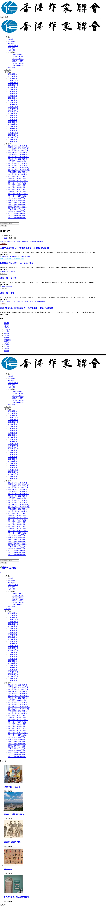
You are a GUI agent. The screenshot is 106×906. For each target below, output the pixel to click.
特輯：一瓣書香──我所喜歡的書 (12, 259)
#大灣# (6, 351)
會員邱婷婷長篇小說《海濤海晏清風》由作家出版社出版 (24, 248)
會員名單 (11, 50)
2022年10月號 (13, 80)
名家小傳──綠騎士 (12, 787)
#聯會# (6, 338)
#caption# (7, 329)
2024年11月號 (13, 109)
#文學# (6, 323)
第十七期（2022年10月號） (18, 183)
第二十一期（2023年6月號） (18, 174)
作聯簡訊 (3, 244)
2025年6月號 (12, 124)
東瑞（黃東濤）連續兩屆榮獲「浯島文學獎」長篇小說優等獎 (26, 308)
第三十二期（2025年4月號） (18, 157)
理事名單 (11, 48)
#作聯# (6, 348)
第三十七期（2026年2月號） (18, 146)
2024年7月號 (12, 102)
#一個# (6, 331)
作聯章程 (11, 41)
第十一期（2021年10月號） (18, 196)
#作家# (6, 344)
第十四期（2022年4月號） (17, 189)
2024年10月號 (13, 107)
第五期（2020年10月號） (17, 209)
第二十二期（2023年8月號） (18, 172)
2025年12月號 (13, 137)
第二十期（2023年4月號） (17, 176)
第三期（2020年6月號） (17, 213)
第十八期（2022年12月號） (18, 181)
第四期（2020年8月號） (17, 211)
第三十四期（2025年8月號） (18, 152)
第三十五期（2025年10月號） (19, 150)
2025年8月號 (12, 128)
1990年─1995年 (17, 57)
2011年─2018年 (17, 65)
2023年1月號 (12, 87)
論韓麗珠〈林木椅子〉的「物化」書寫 (16, 263)
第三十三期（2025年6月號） (18, 154)
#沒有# (6, 346)
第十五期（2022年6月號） (17, 187)
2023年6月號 (12, 98)
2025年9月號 (12, 131)
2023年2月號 (12, 89)
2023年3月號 (12, 91)
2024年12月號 (13, 111)
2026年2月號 (12, 141)
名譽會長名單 (13, 46)
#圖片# (6, 333)
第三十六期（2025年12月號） (19, 148)
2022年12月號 (13, 85)
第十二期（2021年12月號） (18, 194)
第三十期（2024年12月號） (18, 161)
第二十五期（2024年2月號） (18, 165)
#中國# (6, 335)
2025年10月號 (13, 133)
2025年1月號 (12, 113)
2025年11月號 (13, 135)
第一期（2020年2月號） (17, 218)
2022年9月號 (12, 78)
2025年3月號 (12, 117)
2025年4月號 (12, 120)
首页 (5, 238)
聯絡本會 (11, 67)
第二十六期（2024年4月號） (18, 163)
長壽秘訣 (8, 869)
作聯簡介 (11, 39)
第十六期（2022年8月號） (17, 185)
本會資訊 (7, 70)
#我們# (6, 327)
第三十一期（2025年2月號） (18, 159)
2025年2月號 (12, 115)
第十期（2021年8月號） (17, 198)
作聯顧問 (11, 43)
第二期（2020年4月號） (17, 215)
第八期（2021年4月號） (17, 202)
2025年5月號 (12, 122)
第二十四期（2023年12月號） (19, 168)
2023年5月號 (12, 96)
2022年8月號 (12, 76)
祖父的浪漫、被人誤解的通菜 (17, 897)
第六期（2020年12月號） (17, 207)
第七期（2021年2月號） (17, 205)
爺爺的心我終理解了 (13, 842)
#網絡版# (7, 340)
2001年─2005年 (17, 61)
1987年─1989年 (17, 54)
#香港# (6, 325)
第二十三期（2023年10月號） (19, 170)
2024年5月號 (12, 100)
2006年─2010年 (17, 63)
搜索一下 (3, 226)
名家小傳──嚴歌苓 (8, 278)
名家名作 (3, 274)
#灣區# (6, 342)
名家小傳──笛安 (7, 293)
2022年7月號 (12, 74)
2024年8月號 (12, 104)
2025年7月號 (12, 126)
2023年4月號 (12, 94)
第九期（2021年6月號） (17, 200)
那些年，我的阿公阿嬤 (14, 814)
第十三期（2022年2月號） (17, 191)
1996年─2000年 (17, 59)
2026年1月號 (12, 139)
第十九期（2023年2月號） (17, 178)
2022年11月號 (13, 83)
